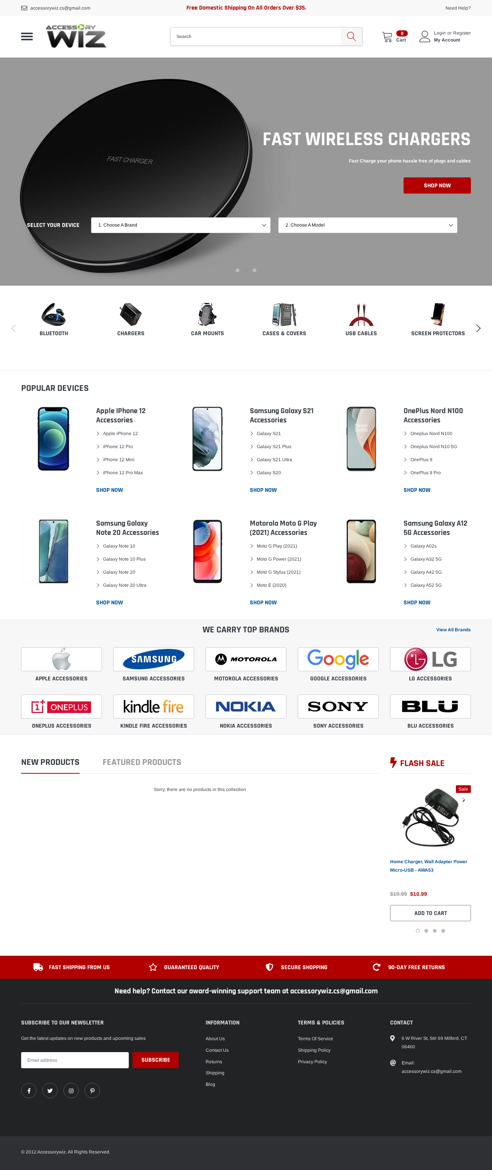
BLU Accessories (430, 726)
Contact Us (217, 1050)
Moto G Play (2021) (277, 546)
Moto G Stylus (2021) (279, 572)
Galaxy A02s (424, 546)
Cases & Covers (284, 333)
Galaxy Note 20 (119, 572)
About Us (215, 1038)
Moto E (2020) (271, 585)
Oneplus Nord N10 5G (434, 446)
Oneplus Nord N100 (431, 433)
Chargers (131, 333)
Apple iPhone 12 (120, 433)
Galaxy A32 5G (426, 559)
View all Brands (453, 629)
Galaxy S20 (269, 472)
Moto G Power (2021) (279, 559)
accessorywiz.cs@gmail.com (60, 8)
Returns (214, 1061)
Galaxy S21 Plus (274, 446)
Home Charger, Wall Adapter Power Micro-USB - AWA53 (428, 866)
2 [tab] (246, 270)
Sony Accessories (338, 726)
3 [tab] (254, 270)
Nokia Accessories (246, 726)
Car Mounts (207, 333)
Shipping (215, 1073)
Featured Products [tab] (142, 763)
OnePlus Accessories (61, 726)
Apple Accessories (61, 678)
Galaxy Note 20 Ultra (124, 585)
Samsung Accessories (154, 678)
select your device (53, 225)
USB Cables (361, 333)
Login (440, 33)
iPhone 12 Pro (118, 446)
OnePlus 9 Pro (426, 472)
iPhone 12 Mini (119, 459)
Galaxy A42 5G (426, 572)
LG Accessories (430, 678)
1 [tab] (237, 270)
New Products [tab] (50, 763)
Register (462, 33)
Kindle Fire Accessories (153, 726)
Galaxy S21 (269, 433)
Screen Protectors (438, 333)
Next (483, 859)
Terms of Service (315, 1038)
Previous (377, 859)
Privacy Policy (312, 1061)
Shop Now (437, 186)
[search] (351, 36)
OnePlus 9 (421, 459)
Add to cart (430, 913)
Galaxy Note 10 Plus (124, 559)
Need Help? (458, 8)
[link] (430, 817)
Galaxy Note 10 (119, 546)
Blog (210, 1084)
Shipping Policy (314, 1050)
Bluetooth (54, 333)
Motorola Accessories (246, 678)
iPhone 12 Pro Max (123, 472)
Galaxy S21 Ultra (274, 459)
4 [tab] (443, 931)
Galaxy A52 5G (426, 585)
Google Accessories (338, 678)
